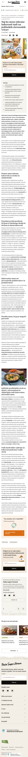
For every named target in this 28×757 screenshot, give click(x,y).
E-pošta (6, 68)
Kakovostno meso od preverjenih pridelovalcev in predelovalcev (12, 96)
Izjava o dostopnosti (11, 749)
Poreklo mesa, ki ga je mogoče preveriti (14, 99)
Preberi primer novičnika (8, 557)
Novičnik (13, 599)
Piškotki (3, 749)
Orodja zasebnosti (19, 747)
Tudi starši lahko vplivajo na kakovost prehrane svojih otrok (13, 109)
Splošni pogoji (4, 747)
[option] (14, 590)
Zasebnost (11, 747)
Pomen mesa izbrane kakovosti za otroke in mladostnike (14, 86)
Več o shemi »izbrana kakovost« (10, 533)
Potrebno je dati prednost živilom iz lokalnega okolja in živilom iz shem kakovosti (13, 91)
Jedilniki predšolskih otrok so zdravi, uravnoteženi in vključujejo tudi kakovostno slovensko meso (13, 104)
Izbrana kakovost (13, 542)
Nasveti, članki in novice (10, 15)
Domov (2, 15)
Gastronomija (21, 15)
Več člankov (13, 650)
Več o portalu (6, 590)
